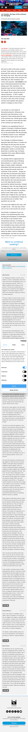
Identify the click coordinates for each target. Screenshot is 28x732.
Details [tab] (14, 344)
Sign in (4, 266)
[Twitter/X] (15, 711)
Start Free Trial (14, 254)
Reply (4, 605)
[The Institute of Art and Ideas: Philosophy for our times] (2, 7)
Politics (19, 10)
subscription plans (10, 250)
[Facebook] (10, 711)
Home (3, 10)
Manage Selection (14, 390)
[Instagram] (12, 711)
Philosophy (8, 10)
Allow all (14, 386)
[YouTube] (21, 711)
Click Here (14, 723)
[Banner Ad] (14, 3)
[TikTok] (18, 711)
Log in (19, 259)
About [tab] (22, 344)
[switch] (24, 372)
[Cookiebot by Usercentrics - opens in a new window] (20, 341)
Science (14, 10)
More (24, 10)
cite (5, 41)
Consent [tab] (5, 344)
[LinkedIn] (7, 711)
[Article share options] (2, 42)
